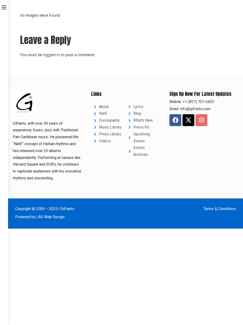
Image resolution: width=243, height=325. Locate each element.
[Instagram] (201, 120)
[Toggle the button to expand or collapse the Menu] (4, 6)
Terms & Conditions (219, 209)
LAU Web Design (50, 217)
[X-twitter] (188, 120)
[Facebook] (175, 120)
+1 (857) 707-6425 (198, 101)
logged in (51, 54)
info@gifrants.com (195, 109)
